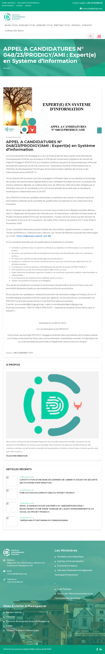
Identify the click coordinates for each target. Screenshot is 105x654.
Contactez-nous (14, 31)
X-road (19, 6)
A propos (87, 25)
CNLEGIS (10, 616)
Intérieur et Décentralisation (70, 561)
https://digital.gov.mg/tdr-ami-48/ (34, 236)
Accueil (6, 68)
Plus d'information (16, 456)
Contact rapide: (87, 3)
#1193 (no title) (27, 25)
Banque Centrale (14, 612)
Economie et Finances (67, 565)
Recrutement (8, 6)
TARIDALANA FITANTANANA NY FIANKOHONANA (44, 520)
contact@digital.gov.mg (92, 8)
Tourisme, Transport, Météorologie (22, 630)
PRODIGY (76, 25)
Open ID (28, 6)
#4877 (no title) (62, 25)
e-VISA (9, 625)
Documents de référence (28, 3)
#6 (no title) (11, 25)
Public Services (8, 3)
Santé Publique (64, 589)
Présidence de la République (70, 556)
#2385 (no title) (45, 25)
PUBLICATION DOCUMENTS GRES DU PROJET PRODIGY (47, 493)
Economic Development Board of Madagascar (27, 621)
